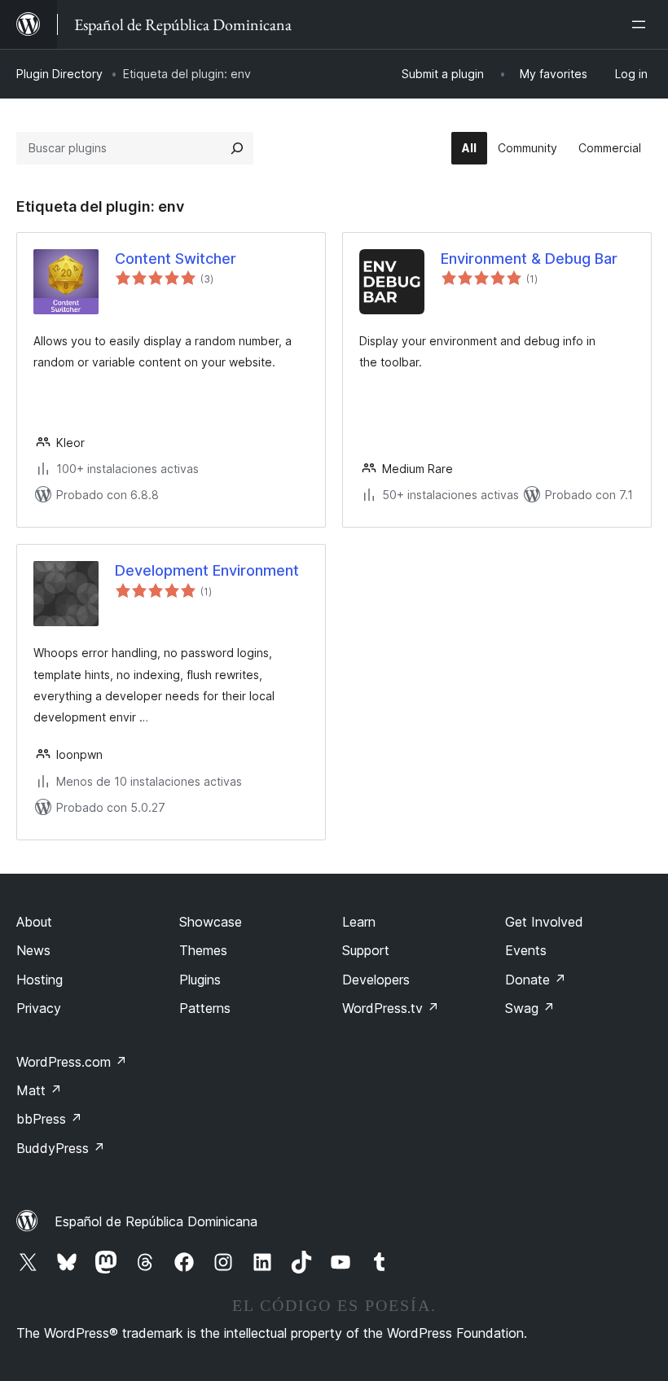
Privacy (38, 1008)
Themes (203, 950)
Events (526, 950)
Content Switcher (175, 258)
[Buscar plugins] (237, 148)
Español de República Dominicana (156, 1221)
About (34, 922)
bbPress (49, 1119)
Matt (39, 1090)
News (33, 950)
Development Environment (207, 570)
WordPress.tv (390, 1008)
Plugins (200, 979)
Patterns (205, 1008)
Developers (376, 979)
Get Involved (544, 922)
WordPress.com (71, 1062)
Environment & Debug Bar (529, 258)
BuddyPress (60, 1148)
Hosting (39, 979)
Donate (535, 979)
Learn (359, 922)
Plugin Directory (59, 74)
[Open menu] (642, 24)
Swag (530, 1008)
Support (365, 950)
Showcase (210, 922)
